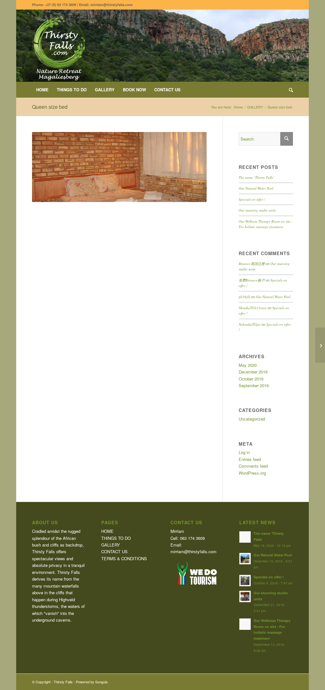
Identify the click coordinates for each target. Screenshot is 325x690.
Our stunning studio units (257, 210)
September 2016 (254, 385)
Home (238, 107)
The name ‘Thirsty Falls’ (256, 177)
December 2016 (253, 372)
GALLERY (255, 107)
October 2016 (251, 379)
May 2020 (248, 365)
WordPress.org (252, 473)
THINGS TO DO (116, 538)
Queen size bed (50, 106)
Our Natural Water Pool (256, 188)
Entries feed (250, 459)
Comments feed (253, 466)
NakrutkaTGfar (250, 324)
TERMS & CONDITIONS (124, 558)
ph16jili (244, 296)
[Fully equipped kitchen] (320, 345)
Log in (244, 452)
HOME (107, 531)
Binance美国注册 (252, 263)
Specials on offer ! (252, 199)
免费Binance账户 (252, 280)
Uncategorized (252, 419)
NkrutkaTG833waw (253, 307)
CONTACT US (114, 551)
